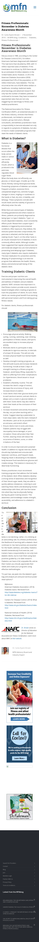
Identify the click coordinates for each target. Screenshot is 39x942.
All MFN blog (12, 37)
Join (4, 873)
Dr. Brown (25, 628)
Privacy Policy (7, 882)
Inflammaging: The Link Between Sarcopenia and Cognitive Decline (18, 901)
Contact (5, 866)
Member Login (7, 876)
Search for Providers (9, 863)
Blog (4, 869)
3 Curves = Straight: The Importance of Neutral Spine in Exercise (19, 913)
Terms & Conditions (9, 885)
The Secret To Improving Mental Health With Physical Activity (18, 919)
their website (17, 638)
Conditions (22, 37)
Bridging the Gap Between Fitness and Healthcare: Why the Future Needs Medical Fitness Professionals (17, 927)
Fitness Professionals (10, 40)
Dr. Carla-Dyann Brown (11, 35)
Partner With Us (8, 879)
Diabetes (32, 37)
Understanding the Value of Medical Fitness (18, 907)
